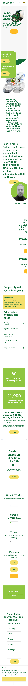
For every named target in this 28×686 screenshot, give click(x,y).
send (14, 661)
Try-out (14, 532)
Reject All (20, 683)
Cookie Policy (19, 675)
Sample (14, 514)
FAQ (14, 569)
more (14, 432)
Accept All (14, 679)
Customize (7, 683)
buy (14, 31)
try (14, 562)
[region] (14, 676)
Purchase (14, 552)
